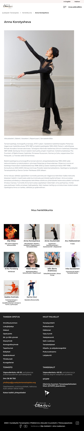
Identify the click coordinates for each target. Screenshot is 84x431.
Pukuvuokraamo (49, 352)
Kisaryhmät (7, 341)
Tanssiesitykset (49, 345)
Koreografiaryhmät (10, 345)
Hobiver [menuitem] (77, 1)
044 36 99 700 (9, 379)
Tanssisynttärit (49, 323)
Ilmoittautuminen (10, 323)
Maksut (6, 330)
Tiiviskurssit (7, 359)
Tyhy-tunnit (47, 334)
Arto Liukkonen (59, 426)
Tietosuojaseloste (65, 423)
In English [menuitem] (67, 1)
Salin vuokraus (48, 341)
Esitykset (6, 352)
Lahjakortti (47, 355)
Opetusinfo (7, 334)
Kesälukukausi (9, 355)
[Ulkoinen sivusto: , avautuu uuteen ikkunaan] (77, 423)
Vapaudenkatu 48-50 (12, 372)
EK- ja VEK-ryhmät (10, 337)
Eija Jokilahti (46, 426)
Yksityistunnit (48, 337)
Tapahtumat (8, 348)
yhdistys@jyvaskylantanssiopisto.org (19, 383)
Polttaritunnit (48, 326)
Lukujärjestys (8, 326)
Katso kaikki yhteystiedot (14, 393)
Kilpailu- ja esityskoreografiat (54, 348)
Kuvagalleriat (8, 363)
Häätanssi (47, 330)
